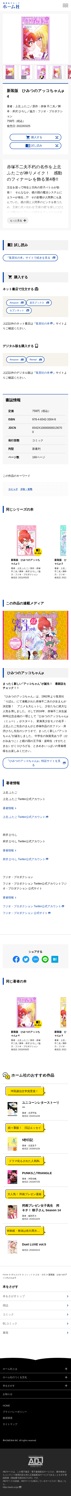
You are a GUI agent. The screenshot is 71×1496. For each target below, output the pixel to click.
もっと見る (16, 220)
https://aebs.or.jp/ (10, 1487)
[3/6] (26, 72)
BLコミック (10, 1323)
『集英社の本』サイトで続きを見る (28, 257)
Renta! (33, 359)
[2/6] (10, 72)
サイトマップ (10, 1424)
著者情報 (8, 808)
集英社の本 (43, 323)
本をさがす (16, 1274)
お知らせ (7, 1394)
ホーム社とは (10, 1368)
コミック (13, 489)
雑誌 (5, 1305)
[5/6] (57, 72)
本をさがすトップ (14, 1296)
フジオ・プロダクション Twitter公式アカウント (32, 906)
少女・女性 (26, 489)
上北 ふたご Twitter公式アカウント (24, 816)
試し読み (36, 145)
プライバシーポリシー (15, 1411)
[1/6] (35, 38)
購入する (36, 137)
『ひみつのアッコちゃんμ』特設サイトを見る (33, 762)
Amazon (14, 302)
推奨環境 (7, 1418)
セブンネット (17, 310)
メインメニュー (65, 5)
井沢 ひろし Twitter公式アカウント (24, 859)
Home (5, 1274)
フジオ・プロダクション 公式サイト (25, 913)
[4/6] (41, 72)
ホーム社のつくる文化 (15, 1377)
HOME (6, 1405)
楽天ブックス (37, 302)
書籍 (5, 1332)
